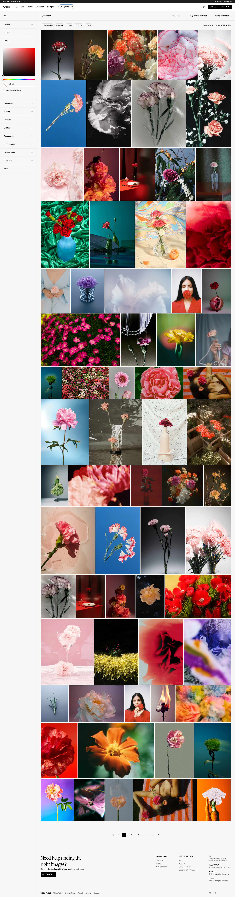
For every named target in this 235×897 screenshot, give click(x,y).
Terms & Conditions (84, 893)
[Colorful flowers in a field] (85, 383)
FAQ (180, 860)
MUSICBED (212, 872)
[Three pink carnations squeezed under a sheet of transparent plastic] (159, 113)
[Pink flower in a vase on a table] (213, 174)
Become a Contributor (187, 870)
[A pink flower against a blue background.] (65, 432)
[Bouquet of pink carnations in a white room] (214, 55)
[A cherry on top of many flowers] (101, 174)
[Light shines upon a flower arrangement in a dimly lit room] (120, 596)
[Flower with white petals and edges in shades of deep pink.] (178, 55)
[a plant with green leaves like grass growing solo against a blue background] (51, 383)
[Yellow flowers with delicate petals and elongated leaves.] (217, 485)
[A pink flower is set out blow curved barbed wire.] (138, 339)
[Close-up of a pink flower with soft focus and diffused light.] (89, 800)
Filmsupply (14, 1)
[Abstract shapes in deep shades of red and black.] (161, 652)
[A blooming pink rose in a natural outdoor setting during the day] (159, 383)
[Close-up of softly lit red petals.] (208, 234)
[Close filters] (5, 15)
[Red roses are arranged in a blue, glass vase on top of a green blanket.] (65, 234)
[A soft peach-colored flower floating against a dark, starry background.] (149, 596)
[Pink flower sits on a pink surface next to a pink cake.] (62, 174)
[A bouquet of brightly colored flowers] (182, 485)
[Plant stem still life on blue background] (212, 750)
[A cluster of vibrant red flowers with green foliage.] (198, 596)
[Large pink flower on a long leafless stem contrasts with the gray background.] (174, 750)
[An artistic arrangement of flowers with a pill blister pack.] (115, 432)
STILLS (211, 878)
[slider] (19, 62)
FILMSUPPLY (213, 865)
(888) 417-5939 (228, 1)
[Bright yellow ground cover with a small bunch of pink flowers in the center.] (116, 652)
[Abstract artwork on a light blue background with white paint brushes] (137, 291)
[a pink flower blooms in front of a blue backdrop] (119, 800)
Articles (159, 864)
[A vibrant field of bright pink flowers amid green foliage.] (80, 339)
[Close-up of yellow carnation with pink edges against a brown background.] (90, 55)
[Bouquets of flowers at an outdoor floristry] (209, 432)
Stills (22, 1)
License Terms (70, 893)
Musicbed (6, 1)
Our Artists (160, 860)
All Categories (161, 867)
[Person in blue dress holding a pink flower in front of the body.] (55, 291)
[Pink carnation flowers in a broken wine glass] (67, 652)
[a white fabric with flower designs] (58, 596)
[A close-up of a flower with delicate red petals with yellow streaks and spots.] (59, 750)
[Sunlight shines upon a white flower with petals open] (108, 113)
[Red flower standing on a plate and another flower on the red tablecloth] (90, 596)
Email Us (182, 864)
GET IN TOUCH (48, 874)
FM (209, 856)
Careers (96, 893)
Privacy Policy (57, 893)
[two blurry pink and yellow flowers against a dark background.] (99, 485)
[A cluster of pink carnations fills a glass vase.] (208, 540)
